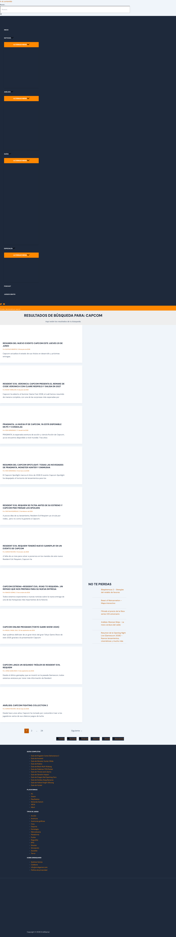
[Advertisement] (107, 565)
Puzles (33, 837)
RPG (32, 843)
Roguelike (34, 840)
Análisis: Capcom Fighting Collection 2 (25, 705)
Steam (33, 796)
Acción (33, 816)
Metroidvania (36, 832)
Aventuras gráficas (38, 821)
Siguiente (76, 730)
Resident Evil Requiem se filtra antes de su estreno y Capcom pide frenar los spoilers (32, 506)
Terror (33, 853)
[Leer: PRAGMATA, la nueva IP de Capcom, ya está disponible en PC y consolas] (10, 418)
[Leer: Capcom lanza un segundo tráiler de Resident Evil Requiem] (10, 658)
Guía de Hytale (36, 785)
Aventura (34, 818)
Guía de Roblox (36, 764)
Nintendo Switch (37, 802)
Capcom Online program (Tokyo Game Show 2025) (31, 627)
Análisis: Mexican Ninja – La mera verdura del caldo (112, 623)
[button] (12, 38)
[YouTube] (4, 304)
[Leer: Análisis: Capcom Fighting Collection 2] (10, 699)
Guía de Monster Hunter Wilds (42, 761)
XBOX (33, 804)
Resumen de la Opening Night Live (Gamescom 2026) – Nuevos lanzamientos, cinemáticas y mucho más (113, 637)
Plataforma (35, 835)
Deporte (34, 826)
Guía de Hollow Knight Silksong (42, 783)
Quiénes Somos (36, 862)
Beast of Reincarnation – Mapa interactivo (111, 601)
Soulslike (34, 851)
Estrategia (35, 829)
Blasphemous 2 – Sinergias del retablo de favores (112, 591)
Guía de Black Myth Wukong (41, 766)
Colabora (34, 865)
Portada (2, 309)
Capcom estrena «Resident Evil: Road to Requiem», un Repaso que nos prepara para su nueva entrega (33, 587)
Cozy (33, 824)
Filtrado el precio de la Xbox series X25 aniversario (113, 612)
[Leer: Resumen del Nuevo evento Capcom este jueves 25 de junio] (10, 337)
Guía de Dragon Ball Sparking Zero (43, 777)
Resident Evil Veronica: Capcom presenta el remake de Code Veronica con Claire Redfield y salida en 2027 (33, 385)
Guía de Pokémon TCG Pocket (42, 769)
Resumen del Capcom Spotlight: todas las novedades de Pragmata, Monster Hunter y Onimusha (33, 466)
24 (42, 730)
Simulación (35, 848)
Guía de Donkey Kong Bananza (42, 780)
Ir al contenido (6, 1)
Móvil (33, 807)
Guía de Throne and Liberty (41, 772)
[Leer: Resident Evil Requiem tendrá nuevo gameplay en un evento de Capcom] (10, 539)
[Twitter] (1, 304)
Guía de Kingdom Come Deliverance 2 (45, 756)
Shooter (34, 845)
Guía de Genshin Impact (40, 775)
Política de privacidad (39, 870)
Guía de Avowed (37, 758)
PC (32, 794)
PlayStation (35, 799)
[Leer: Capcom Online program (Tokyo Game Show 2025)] (10, 620)
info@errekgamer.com (39, 867)
